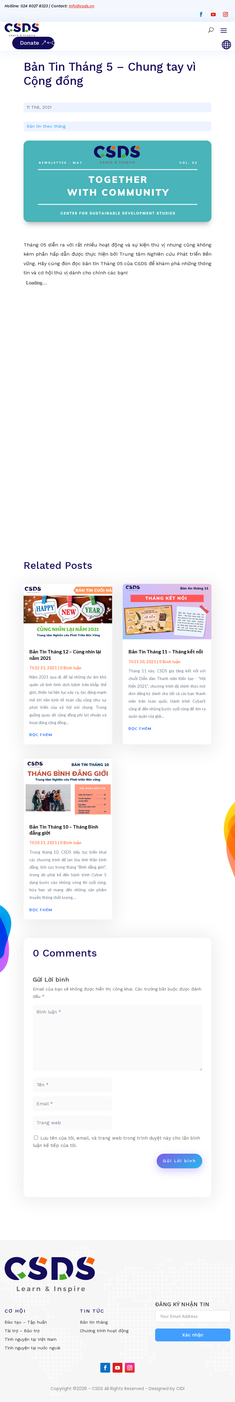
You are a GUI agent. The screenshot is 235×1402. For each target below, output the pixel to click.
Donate (29, 42)
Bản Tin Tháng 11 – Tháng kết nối (166, 651)
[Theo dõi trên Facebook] (201, 14)
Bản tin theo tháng (46, 126)
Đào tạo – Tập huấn (26, 1322)
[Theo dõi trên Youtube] (213, 14)
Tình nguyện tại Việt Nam (31, 1339)
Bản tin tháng (94, 1322)
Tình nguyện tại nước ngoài (32, 1347)
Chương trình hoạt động (104, 1330)
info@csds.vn (81, 6)
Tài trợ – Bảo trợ (22, 1330)
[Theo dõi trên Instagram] (225, 14)
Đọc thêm (40, 734)
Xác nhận (192, 1335)
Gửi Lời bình (179, 1160)
